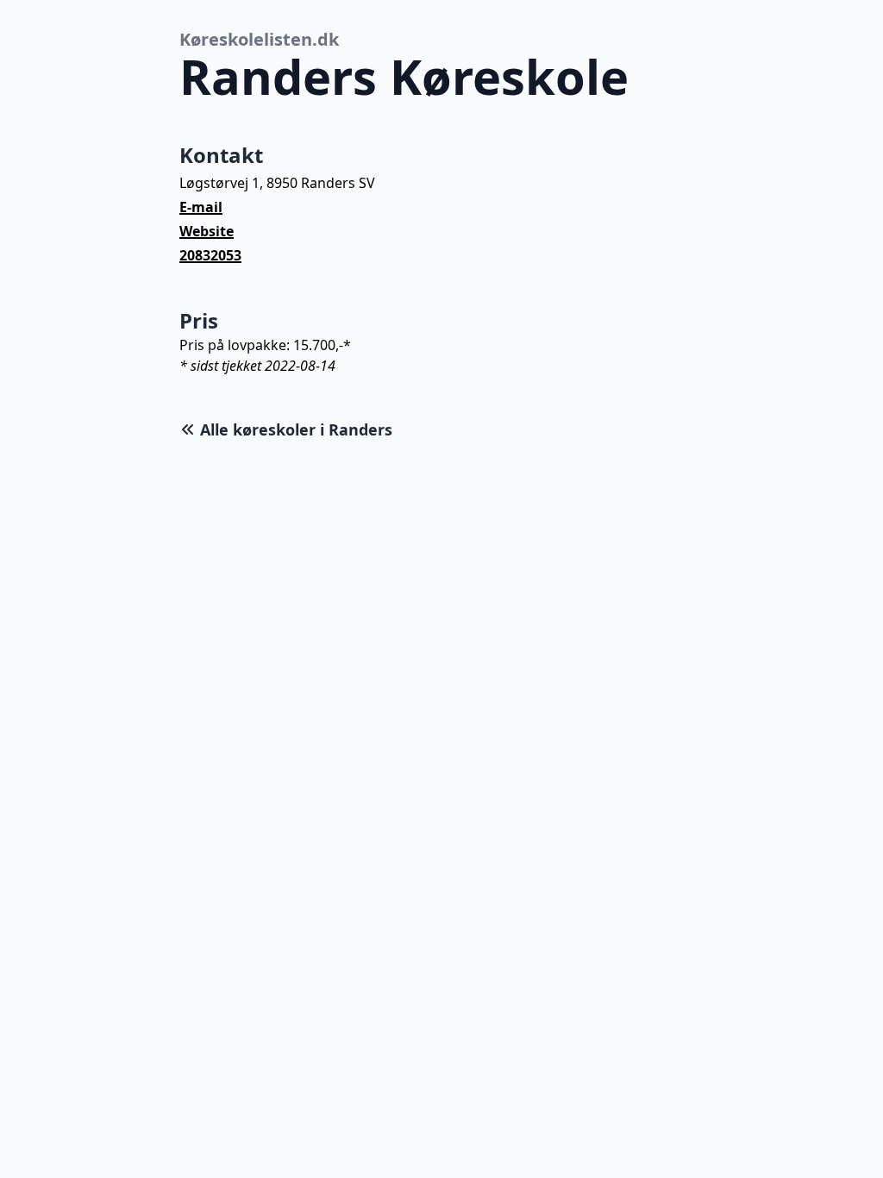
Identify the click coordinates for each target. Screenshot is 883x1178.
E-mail (200, 206)
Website (206, 231)
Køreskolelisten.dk (259, 39)
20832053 (210, 255)
